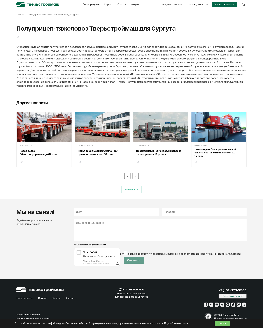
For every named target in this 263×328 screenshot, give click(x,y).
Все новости (131, 189)
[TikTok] (233, 304)
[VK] (211, 304)
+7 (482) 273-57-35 (198, 4)
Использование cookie (28, 314)
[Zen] (227, 304)
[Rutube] (205, 304)
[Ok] (244, 304)
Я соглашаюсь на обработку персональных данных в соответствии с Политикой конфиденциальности (179, 253)
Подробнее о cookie (176, 323)
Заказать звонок (224, 4)
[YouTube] (216, 304)
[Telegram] (222, 304)
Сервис (108, 4)
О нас (120, 4)
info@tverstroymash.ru (173, 4)
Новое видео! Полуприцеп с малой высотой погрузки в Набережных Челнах (215, 153)
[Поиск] (243, 5)
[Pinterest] (238, 304)
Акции (135, 4)
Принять (222, 323)
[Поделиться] (18, 37)
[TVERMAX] (131, 289)
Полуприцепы (91, 4)
